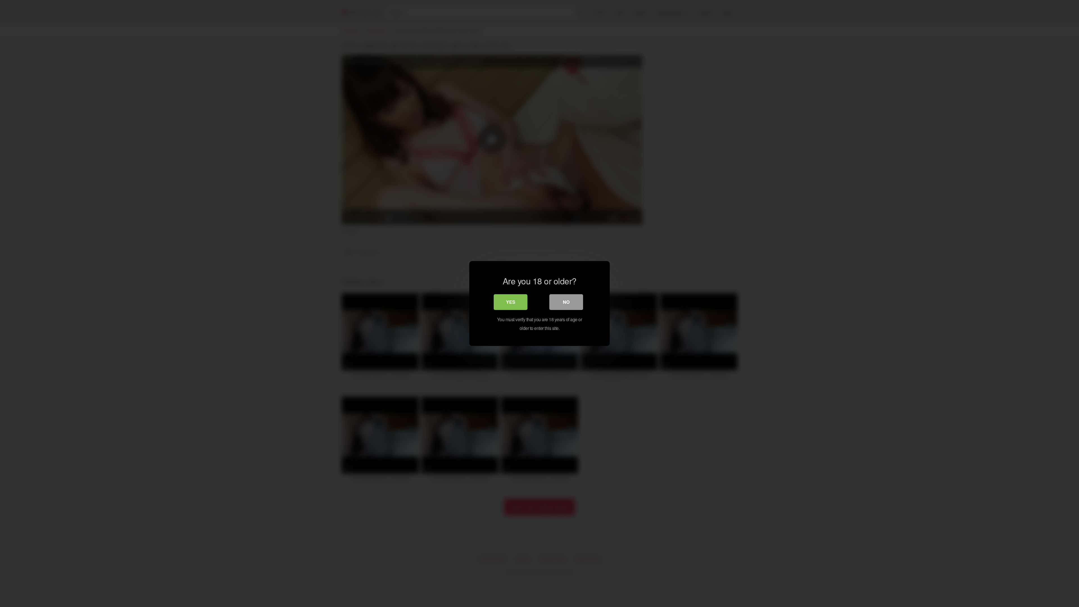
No (566, 302)
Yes (510, 302)
